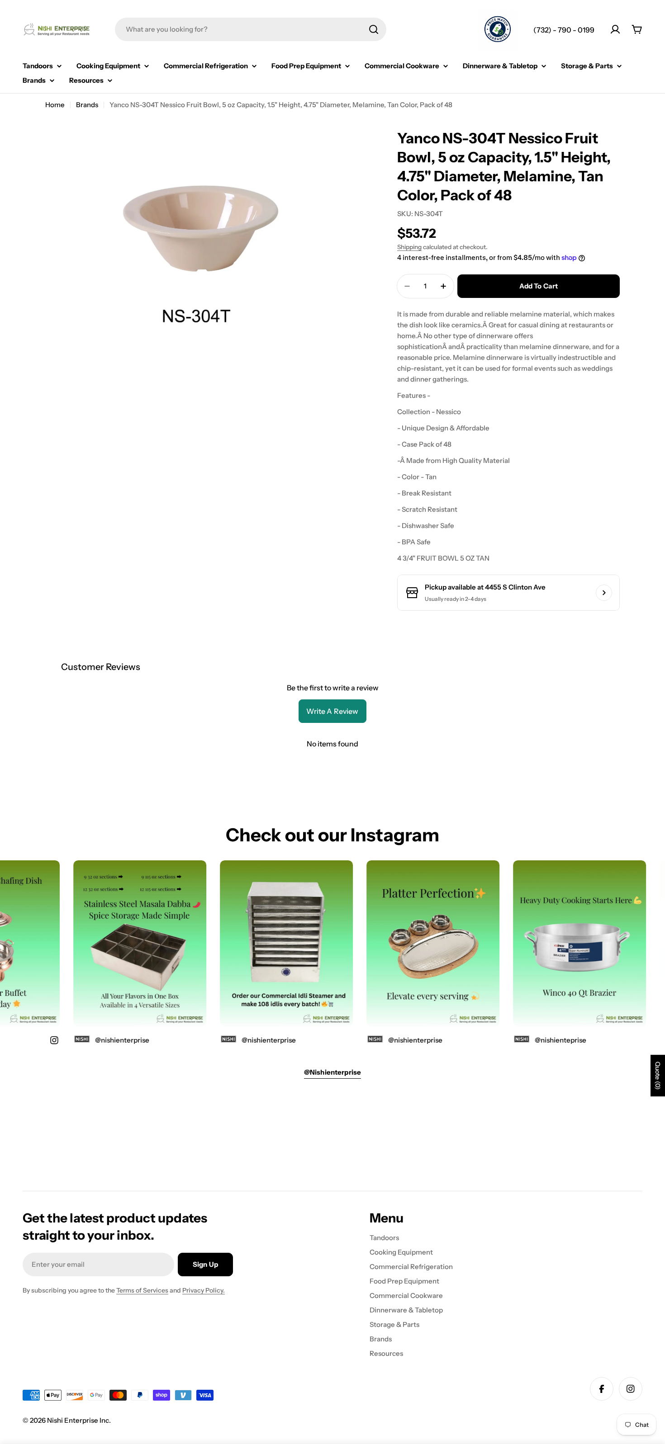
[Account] (615, 29)
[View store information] (604, 593)
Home (55, 104)
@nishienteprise (544, 1039)
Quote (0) (658, 1076)
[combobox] (250, 29)
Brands (87, 104)
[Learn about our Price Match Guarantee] (497, 30)
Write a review (332, 711)
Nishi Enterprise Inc (78, 1420)
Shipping (409, 246)
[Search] (373, 29)
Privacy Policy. (203, 1290)
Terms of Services (142, 1290)
